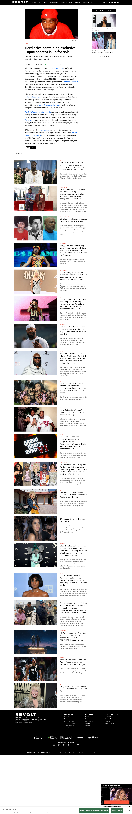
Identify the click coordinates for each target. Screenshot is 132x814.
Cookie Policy (72, 752)
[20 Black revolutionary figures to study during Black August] (35, 228)
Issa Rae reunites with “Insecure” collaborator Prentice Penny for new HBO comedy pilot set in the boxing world (73, 580)
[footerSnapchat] (63, 746)
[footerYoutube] (78, 746)
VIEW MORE (104, 56)
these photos (44, 130)
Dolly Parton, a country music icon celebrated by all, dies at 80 (73, 688)
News (70, 2)
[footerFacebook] (68, 746)
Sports (62, 324)
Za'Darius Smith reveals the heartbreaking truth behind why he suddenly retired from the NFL (73, 330)
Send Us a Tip (89, 721)
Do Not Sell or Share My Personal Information (94, 810)
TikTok (107, 2)
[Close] (129, 810)
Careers (87, 725)
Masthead (88, 719)
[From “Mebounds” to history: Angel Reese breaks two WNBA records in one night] (35, 669)
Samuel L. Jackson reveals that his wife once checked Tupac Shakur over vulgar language (103, 51)
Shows (34, 2)
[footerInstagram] (54, 746)
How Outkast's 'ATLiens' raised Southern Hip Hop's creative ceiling (72, 412)
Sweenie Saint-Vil (31, 64)
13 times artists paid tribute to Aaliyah (73, 520)
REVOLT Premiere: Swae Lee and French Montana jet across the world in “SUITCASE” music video (73, 636)
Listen (46, 2)
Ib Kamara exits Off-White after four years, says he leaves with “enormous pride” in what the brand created (73, 166)
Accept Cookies (117, 810)
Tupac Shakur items (55, 68)
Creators (77, 2)
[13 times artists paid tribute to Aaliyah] (35, 528)
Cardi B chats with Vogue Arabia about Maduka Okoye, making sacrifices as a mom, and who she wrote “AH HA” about (73, 388)
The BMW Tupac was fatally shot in (38, 112)
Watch (40, 2)
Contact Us (108, 719)
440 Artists (67, 728)
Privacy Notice (63, 752)
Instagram (104, 2)
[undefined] (104, 20)
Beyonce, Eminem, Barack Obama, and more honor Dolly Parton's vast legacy (73, 494)
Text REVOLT (109, 721)
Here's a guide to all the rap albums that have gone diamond (103, 29)
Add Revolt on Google (53, 64)
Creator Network (69, 725)
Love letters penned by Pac (49, 105)
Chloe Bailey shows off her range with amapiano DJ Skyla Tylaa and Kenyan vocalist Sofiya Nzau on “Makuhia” (73, 276)
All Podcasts (67, 719)
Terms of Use (55, 752)
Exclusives (64, 2)
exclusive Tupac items (33, 97)
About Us (88, 716)
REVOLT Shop (109, 723)
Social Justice (54, 2)
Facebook (112, 2)
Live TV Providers (69, 721)
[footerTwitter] (73, 746)
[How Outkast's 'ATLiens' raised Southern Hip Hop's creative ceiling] (35, 419)
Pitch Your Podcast (69, 723)
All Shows (67, 716)
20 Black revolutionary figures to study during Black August (73, 220)
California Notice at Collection (85, 752)
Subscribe (86, 2)
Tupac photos (30, 120)
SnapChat (109, 2)
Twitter (115, 2)
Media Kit (88, 723)
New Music (63, 243)
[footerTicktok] (59, 746)
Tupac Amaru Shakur (70, 82)
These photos (36, 135)
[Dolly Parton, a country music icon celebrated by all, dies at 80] (35, 695)
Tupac (33, 147)
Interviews (63, 187)
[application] (116, 796)
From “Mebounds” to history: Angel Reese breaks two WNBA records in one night (73, 662)
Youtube (118, 2)
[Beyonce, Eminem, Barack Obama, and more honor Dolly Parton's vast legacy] (35, 501)
